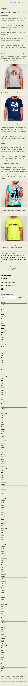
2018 (2, 369)
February (3, 344)
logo (17, 257)
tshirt (2, 261)
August (3, 318)
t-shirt (19, 259)
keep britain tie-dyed (10, 257)
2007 (2, 599)
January (3, 311)
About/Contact (7, 286)
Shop (3, 289)
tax (22, 259)
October (3, 348)
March (2, 323)
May (2, 341)
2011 (2, 519)
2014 (2, 459)
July (2, 321)
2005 (2, 641)
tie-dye (24, 259)
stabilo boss (15, 259)
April (2, 362)
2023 (2, 309)
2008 (2, 592)
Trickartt (12, 3)
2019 (2, 346)
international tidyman (19, 255)
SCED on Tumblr (8, 282)
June (2, 358)
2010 (2, 548)
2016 (2, 406)
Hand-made (8, 253)
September (4, 307)
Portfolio (4, 279)
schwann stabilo (8, 259)
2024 (2, 304)
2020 (2, 328)
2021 (2, 314)
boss (6, 255)
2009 (2, 578)
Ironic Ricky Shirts (8, 12)
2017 (2, 387)
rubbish (13, 253)
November (3, 332)
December (3, 316)
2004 (2, 666)
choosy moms (11, 255)
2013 (2, 486)
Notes (20, 3)
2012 (2, 502)
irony (2, 257)
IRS (5, 257)
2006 (2, 620)
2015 (2, 431)
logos (19, 257)
